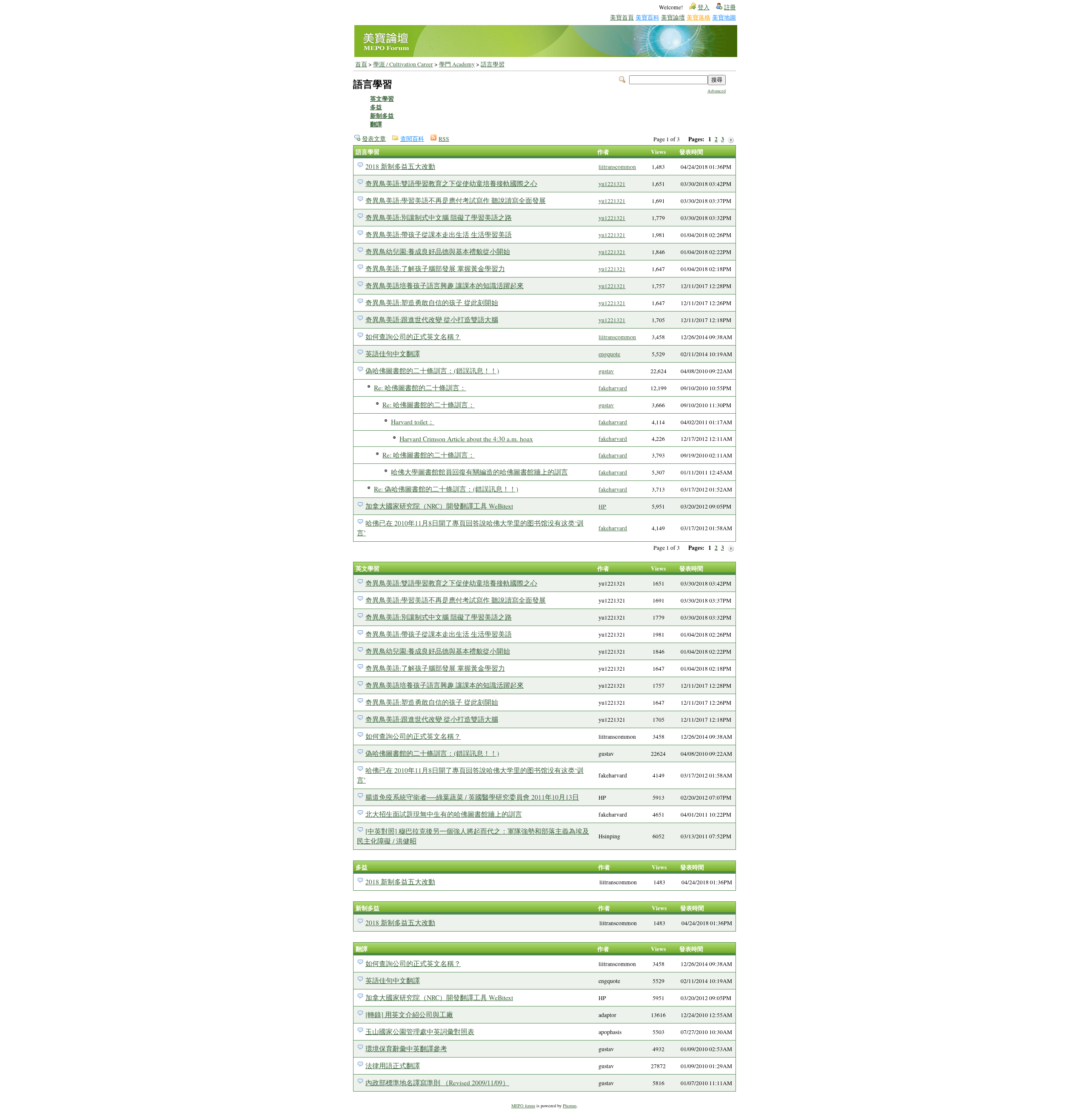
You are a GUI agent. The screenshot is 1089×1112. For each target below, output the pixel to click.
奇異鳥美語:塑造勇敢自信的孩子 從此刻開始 (431, 302)
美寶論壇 (673, 17)
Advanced (716, 91)
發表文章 (374, 139)
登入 (704, 7)
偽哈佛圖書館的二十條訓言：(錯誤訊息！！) (432, 370)
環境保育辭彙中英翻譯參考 (406, 1048)
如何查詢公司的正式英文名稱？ (413, 336)
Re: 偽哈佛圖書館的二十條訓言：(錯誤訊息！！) (446, 488)
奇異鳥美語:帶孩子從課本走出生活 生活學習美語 (438, 234)
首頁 (361, 64)
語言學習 (493, 64)
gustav (606, 371)
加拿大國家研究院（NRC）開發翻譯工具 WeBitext (439, 505)
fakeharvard (613, 388)
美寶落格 (698, 17)
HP (602, 506)
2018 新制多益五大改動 (400, 166)
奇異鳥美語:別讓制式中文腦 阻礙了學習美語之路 (438, 217)
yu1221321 (612, 184)
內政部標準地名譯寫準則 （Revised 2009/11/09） (437, 1082)
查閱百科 (412, 139)
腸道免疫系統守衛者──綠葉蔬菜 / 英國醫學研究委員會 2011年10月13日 (472, 796)
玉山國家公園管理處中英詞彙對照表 (419, 1031)
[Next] (730, 139)
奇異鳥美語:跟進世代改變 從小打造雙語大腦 (431, 319)
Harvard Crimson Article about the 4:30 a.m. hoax (466, 438)
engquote (609, 354)
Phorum (569, 1106)
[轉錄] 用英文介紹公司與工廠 (409, 1014)
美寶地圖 (724, 17)
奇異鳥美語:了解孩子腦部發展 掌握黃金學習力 (435, 268)
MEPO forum (523, 1106)
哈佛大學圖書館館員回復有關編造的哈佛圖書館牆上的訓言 (479, 471)
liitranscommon (617, 167)
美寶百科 (647, 17)
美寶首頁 (622, 17)
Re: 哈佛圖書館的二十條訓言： (420, 387)
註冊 (730, 7)
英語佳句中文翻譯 (392, 353)
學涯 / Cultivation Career (403, 64)
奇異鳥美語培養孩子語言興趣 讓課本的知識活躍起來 (444, 285)
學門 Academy (457, 64)
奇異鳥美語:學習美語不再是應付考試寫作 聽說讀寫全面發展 (455, 200)
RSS (444, 139)
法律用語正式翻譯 (392, 1065)
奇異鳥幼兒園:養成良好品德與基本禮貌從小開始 (437, 251)
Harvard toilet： (412, 421)
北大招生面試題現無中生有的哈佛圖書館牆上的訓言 (443, 813)
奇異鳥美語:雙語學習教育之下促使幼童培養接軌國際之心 (451, 183)
